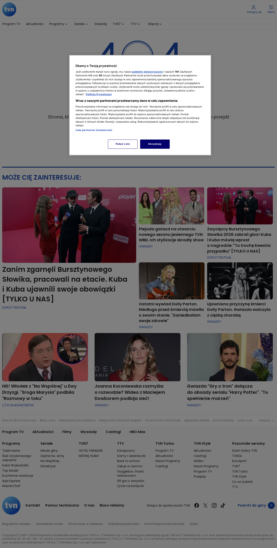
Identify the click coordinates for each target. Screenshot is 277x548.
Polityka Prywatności (99, 94)
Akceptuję (154, 143)
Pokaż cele (123, 143)
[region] (140, 105)
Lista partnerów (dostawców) (94, 130)
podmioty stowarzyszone (147, 71)
